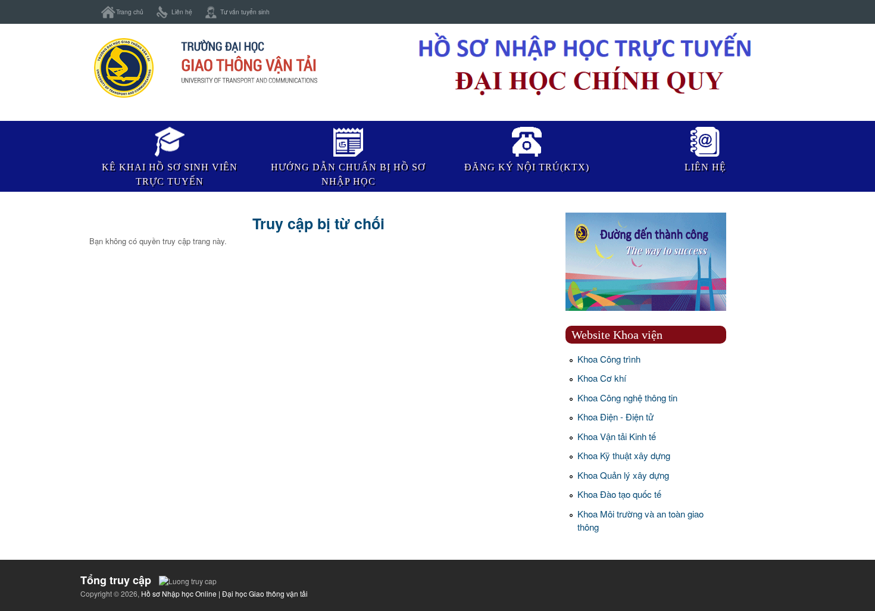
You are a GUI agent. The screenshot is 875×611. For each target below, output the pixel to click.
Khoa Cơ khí (601, 378)
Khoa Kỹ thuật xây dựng (623, 455)
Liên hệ (181, 11)
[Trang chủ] (204, 97)
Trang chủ (129, 11)
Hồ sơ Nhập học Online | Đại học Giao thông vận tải (224, 593)
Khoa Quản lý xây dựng (623, 475)
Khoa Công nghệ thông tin (627, 397)
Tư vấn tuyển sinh (245, 11)
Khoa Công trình (608, 359)
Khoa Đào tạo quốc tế (619, 494)
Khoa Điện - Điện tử (615, 416)
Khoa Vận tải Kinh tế (616, 436)
